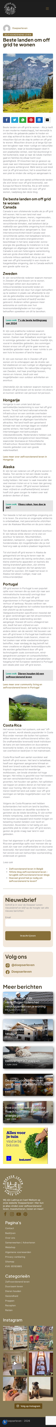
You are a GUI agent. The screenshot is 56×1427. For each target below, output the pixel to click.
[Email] (47, 120)
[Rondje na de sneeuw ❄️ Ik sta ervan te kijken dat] (41, 1338)
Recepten (10, 1305)
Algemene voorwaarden (18, 1252)
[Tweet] (14, 120)
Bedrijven (10, 1233)
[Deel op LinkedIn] (39, 120)
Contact (9, 1228)
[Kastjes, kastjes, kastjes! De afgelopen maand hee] (15, 1338)
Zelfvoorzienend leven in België (26, 868)
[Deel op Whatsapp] (22, 120)
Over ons (10, 1237)
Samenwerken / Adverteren (20, 1242)
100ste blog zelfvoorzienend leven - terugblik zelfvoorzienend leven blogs (29, 873)
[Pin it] (30, 120)
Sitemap (9, 1261)
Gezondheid (11, 1296)
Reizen (9, 1310)
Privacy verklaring (15, 1256)
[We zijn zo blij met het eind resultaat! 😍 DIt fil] (15, 1363)
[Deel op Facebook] (6, 120)
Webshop (10, 1247)
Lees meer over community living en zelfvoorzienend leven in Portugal (22, 686)
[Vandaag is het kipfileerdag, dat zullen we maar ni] (41, 1363)
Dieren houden (13, 1291)
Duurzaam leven (14, 1286)
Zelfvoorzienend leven (17, 34)
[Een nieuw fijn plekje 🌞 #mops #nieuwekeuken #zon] (41, 1389)
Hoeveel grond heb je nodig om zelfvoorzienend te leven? (25, 879)
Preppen (9, 1300)
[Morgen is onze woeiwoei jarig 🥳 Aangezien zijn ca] (15, 1389)
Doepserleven (19, 28)
